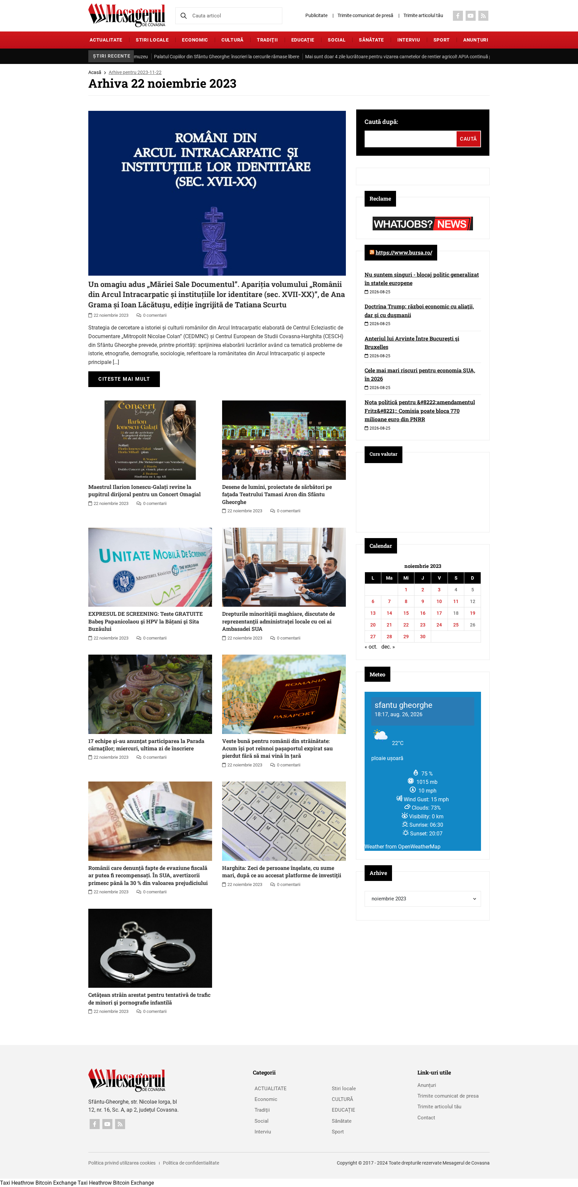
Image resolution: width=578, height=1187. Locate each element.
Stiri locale (152, 40)
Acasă (94, 72)
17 (439, 613)
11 (456, 601)
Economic (195, 40)
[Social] (458, 16)
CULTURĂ (232, 40)
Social (337, 40)
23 (422, 624)
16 (422, 613)
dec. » (388, 647)
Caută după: (381, 122)
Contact (426, 1118)
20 (373, 624)
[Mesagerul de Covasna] (126, 15)
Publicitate (316, 15)
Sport (442, 40)
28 (389, 636)
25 (456, 624)
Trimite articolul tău (423, 15)
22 (406, 624)
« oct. (371, 647)
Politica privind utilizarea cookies (122, 1163)
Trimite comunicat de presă (365, 15)
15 (406, 613)
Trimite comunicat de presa (448, 1096)
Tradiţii (267, 40)
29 (406, 636)
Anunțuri (475, 40)
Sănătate (371, 40)
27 (373, 636)
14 (389, 613)
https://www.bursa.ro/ (404, 252)
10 (439, 601)
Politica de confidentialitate (191, 1163)
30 (422, 636)
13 (373, 613)
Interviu (408, 40)
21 (389, 624)
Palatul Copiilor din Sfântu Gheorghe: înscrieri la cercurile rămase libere (194, 56)
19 (472, 613)
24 (439, 624)
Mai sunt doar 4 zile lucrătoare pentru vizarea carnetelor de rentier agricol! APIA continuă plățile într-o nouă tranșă (390, 56)
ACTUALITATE (106, 40)
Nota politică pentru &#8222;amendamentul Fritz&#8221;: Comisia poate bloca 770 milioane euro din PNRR (420, 410)
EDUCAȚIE (303, 40)
